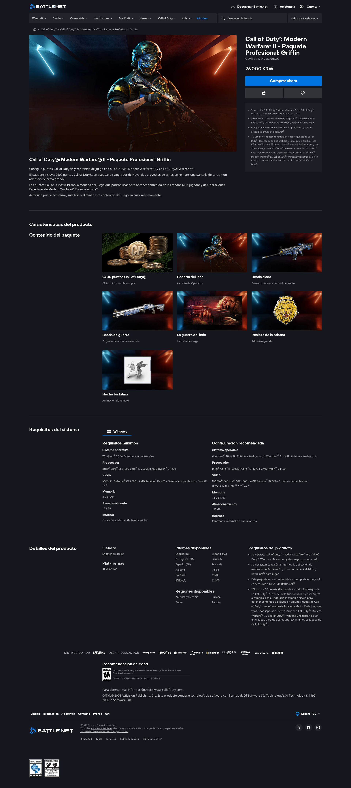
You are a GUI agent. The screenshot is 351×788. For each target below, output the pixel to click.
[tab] (117, 431)
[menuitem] (39, 18)
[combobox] (256, 18)
